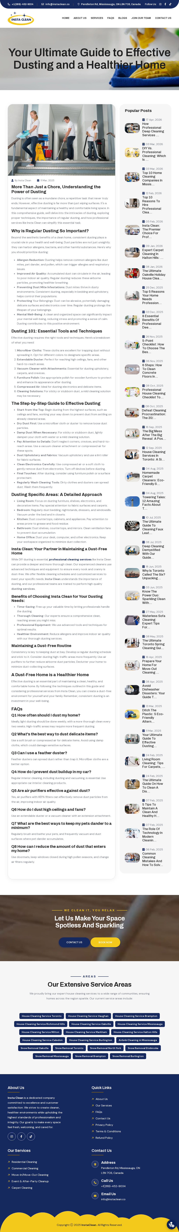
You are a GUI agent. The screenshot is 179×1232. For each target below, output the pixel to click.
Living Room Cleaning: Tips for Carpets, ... (153, 763)
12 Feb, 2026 (154, 193)
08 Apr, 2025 (154, 681)
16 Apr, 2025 (154, 657)
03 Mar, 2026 (154, 144)
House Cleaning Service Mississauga (140, 1024)
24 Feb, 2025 (154, 755)
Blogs (122, 18)
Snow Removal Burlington (128, 1056)
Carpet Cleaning (22, 1188)
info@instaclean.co (57, 4)
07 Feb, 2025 (154, 800)
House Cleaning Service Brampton (136, 1016)
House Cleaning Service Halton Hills (135, 1032)
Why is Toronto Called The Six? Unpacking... (153, 574)
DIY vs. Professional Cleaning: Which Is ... (154, 154)
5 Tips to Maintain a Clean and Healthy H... (150, 810)
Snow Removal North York (105, 1048)
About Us (102, 1099)
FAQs (110, 18)
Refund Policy (104, 1138)
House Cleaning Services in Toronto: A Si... (153, 455)
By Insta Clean (23, 180)
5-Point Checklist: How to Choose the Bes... (153, 346)
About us (80, 18)
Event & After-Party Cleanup (30, 1181)
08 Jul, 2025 (154, 542)
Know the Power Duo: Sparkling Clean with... (153, 597)
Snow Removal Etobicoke (143, 1048)
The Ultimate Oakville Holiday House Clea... (153, 274)
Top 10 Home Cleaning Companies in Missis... (152, 178)
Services (97, 18)
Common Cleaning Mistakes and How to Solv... (152, 859)
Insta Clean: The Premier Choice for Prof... (151, 231)
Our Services (104, 1105)
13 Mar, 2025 (154, 706)
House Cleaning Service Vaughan (88, 1016)
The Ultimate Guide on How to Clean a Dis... (152, 785)
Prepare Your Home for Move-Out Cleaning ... (152, 666)
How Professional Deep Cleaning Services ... (153, 129)
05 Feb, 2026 (154, 221)
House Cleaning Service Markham (86, 1032)
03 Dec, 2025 (154, 312)
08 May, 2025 (154, 636)
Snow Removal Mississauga (52, 1056)
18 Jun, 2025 (154, 566)
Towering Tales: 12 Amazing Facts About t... (154, 502)
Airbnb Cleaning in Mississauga (138, 1040)
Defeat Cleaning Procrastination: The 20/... (154, 414)
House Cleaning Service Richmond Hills (41, 1024)
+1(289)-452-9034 (22, 4)
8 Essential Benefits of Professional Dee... (151, 321)
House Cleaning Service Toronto (42, 1016)
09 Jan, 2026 (154, 246)
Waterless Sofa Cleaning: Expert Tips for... (153, 621)
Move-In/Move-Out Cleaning (30, 1175)
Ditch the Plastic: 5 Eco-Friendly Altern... (153, 715)
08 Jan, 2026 (154, 267)
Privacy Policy (104, 1125)
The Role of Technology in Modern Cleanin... (152, 834)
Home (65, 18)
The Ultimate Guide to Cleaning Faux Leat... (152, 527)
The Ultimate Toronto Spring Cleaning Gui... (153, 644)
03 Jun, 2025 (154, 587)
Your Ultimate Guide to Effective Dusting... (152, 740)
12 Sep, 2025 (154, 448)
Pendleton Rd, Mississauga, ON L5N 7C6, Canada (111, 4)
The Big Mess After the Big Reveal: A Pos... (154, 434)
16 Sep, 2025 (154, 427)
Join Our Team (141, 18)
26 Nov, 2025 (154, 336)
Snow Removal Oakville (35, 1048)
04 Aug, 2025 (154, 468)
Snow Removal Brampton (90, 1056)
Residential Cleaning (24, 1162)
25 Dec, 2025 (154, 287)
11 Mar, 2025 (47, 180)
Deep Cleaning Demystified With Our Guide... (153, 551)
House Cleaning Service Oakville (91, 1024)
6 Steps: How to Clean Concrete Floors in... (152, 370)
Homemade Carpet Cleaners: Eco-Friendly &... (153, 478)
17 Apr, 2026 (154, 120)
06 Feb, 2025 (154, 849)
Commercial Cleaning (25, 1168)
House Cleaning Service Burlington (90, 1040)
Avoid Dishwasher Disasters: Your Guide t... (153, 691)
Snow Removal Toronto (69, 1048)
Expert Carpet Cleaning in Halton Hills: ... (153, 253)
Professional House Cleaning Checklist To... (153, 393)
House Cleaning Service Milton (40, 1032)
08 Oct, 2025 (154, 385)
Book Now (105, 942)
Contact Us (163, 18)
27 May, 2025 (154, 612)
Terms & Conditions (108, 1131)
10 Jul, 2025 (153, 517)
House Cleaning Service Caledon (42, 1040)
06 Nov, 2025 (154, 361)
